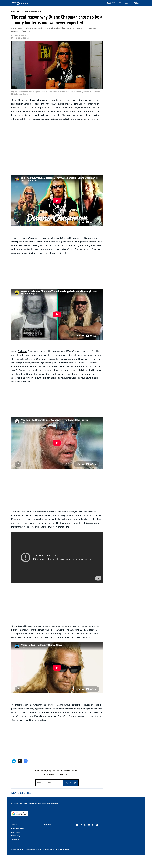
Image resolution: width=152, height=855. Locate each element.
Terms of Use (15, 839)
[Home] (20, 3)
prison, (39, 626)
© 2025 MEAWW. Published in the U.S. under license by (29, 803)
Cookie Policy (15, 836)
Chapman (33, 237)
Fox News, (22, 351)
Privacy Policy (15, 832)
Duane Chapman (19, 100)
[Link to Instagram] (81, 825)
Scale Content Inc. (52, 803)
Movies (127, 3)
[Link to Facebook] (77, 825)
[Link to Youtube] (89, 825)
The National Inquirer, (45, 633)
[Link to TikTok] (93, 825)
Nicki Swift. (92, 119)
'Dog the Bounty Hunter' (81, 103)
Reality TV (111, 3)
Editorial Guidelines (17, 828)
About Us (14, 825)
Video (136, 3)
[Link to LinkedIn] (97, 824)
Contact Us (47, 825)
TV (120, 3)
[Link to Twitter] (85, 825)
